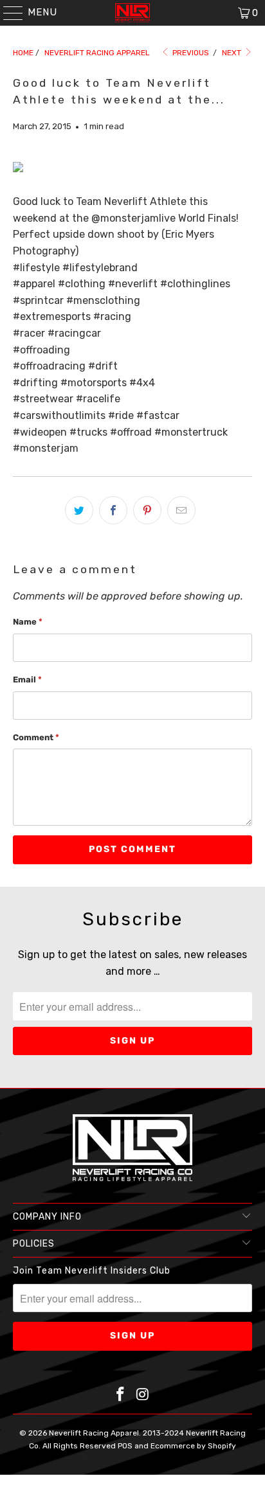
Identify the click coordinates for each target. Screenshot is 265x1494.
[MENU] (7, 13)
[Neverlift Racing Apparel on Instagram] (142, 1395)
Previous (189, 52)
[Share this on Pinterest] (147, 510)
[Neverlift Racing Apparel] (132, 13)
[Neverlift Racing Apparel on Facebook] (121, 1395)
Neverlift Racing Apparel (94, 1432)
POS (125, 1445)
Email (27, 679)
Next (232, 52)
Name (27, 622)
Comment (36, 737)
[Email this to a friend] (181, 510)
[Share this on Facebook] (113, 510)
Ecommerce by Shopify (193, 1445)
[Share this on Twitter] (79, 510)
